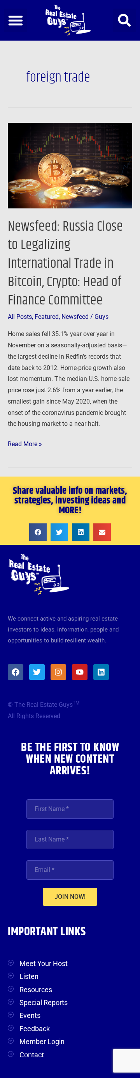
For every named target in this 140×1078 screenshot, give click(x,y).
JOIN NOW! (70, 896)
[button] (15, 20)
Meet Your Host (43, 963)
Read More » (25, 443)
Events (29, 1015)
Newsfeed (75, 316)
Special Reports (43, 1002)
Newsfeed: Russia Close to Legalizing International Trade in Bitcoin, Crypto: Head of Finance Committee (65, 263)
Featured (47, 316)
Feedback (34, 1029)
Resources (35, 989)
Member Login (42, 1041)
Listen (28, 976)
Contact (31, 1055)
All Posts (20, 316)
